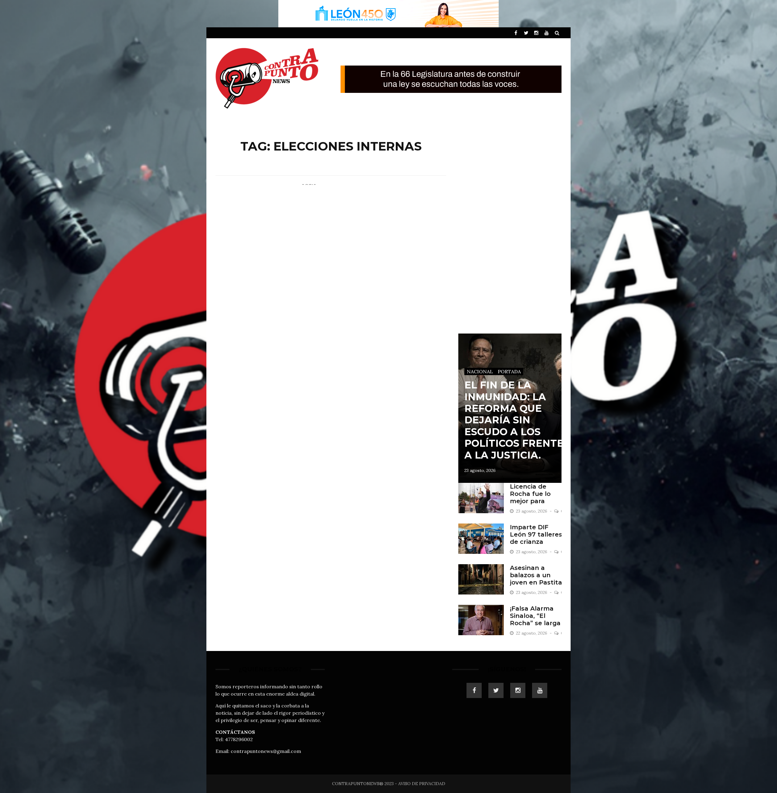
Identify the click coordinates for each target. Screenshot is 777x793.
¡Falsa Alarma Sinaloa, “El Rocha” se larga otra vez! (535, 619)
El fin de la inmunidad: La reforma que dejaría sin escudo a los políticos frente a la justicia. (514, 420)
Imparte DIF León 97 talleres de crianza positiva (536, 538)
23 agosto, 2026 (480, 470)
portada (509, 371)
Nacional (480, 371)
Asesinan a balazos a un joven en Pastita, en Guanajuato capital (537, 582)
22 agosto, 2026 (532, 633)
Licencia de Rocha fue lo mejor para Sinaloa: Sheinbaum (530, 501)
